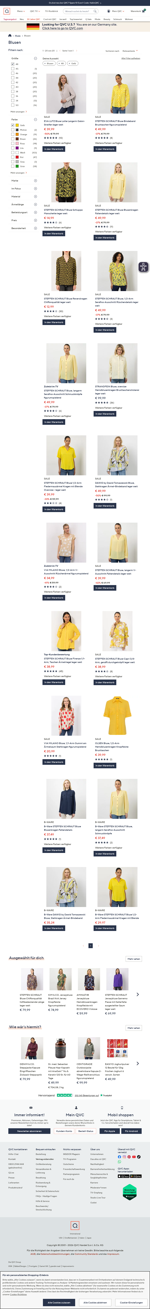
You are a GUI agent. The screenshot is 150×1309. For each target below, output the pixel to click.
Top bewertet (76, 19)
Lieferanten (13, 1182)
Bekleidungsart (19, 212)
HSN (10, 1266)
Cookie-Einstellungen (131, 1302)
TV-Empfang (96, 1192)
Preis (14, 220)
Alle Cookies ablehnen (95, 1302)
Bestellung (41, 1154)
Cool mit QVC (49, 19)
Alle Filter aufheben (130, 58)
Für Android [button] (131, 1131)
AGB (33, 1253)
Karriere (94, 1182)
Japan (89, 1238)
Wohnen (129, 19)
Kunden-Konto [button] (64, 1131)
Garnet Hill (43, 1266)
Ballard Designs (20, 1266)
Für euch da (68, 1179)
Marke (14, 180)
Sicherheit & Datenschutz (47, 1191)
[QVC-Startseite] (9, 36)
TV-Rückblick (51, 11)
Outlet (93, 1202)
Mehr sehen (134, 958)
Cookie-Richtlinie (18, 1294)
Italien (82, 1238)
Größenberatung (43, 1164)
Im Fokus (16, 188)
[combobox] (77, 11)
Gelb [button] (73, 63)
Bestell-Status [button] (85, 1131)
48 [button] (62, 63)
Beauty (107, 19)
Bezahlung (41, 1177)
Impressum (113, 1253)
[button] (113, 11)
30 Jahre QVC (33, 19)
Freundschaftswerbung (74, 1169)
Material (15, 196)
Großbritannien (71, 1238)
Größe (14, 58)
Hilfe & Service (43, 1201)
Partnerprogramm (71, 1174)
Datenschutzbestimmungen (55, 1253)
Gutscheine (68, 1164)
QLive (11, 1172)
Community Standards (86, 1253)
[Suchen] (95, 11)
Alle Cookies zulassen (59, 1302)
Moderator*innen (98, 1187)
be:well (63, 19)
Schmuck (117, 19)
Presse (11, 1177)
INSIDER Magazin (71, 1154)
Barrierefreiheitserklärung (102, 1169)
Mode (97, 19)
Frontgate (33, 1266)
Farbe (14, 119)
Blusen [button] (49, 63)
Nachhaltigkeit (97, 1164)
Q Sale (88, 19)
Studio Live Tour (97, 1197)
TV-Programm (69, 1159)
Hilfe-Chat (13, 1154)
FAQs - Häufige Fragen (46, 1196)
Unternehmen (96, 1154)
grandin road (55, 1266)
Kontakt (12, 1159)
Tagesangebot (10, 19)
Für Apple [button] (109, 1131)
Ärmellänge (17, 204)
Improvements (68, 1266)
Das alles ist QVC (98, 1159)
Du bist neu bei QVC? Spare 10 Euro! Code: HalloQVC (74, 2)
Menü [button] (20, 11)
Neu (22, 19)
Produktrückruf (15, 1187)
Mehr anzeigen (18, 111)
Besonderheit (18, 228)
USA (61, 1238)
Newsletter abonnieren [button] (29, 1131)
